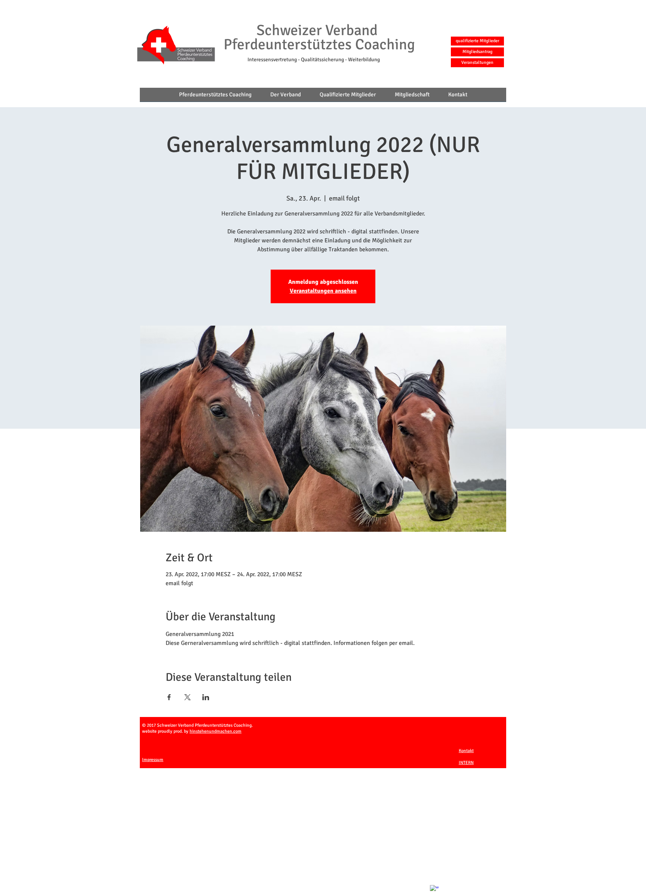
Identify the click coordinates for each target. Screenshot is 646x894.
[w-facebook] (434, 889)
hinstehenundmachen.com (216, 731)
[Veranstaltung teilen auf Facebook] (169, 697)
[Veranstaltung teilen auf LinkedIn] (205, 697)
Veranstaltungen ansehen (323, 291)
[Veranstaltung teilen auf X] (187, 697)
